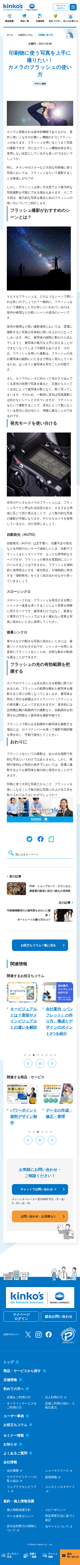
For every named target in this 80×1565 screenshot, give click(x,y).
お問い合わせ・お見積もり (38, 1216)
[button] (28, 1063)
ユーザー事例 (13, 1416)
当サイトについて (57, 1526)
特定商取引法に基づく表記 (60, 1518)
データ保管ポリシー (20, 1516)
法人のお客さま (70, 21)
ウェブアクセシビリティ (22, 1489)
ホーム (10, 35)
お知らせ (10, 1444)
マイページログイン (61, 6)
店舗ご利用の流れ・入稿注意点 (60, 1405)
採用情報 (51, 1477)
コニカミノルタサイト (60, 1486)
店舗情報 (40, 21)
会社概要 (13, 1470)
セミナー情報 (13, 1435)
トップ (8, 1362)
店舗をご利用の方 (19, 1397)
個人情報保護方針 (19, 1509)
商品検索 (9, 21)
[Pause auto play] (40, 1063)
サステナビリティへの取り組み (22, 1479)
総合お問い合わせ (58, 1316)
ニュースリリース (57, 1470)
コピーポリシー (55, 1509)
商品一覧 (24, 21)
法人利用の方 (54, 1397)
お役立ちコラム (25, 35)
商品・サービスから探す (22, 1371)
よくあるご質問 (15, 1453)
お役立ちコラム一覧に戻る (38, 945)
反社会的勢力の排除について (22, 1528)
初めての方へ (55, 21)
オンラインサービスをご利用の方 (22, 1405)
